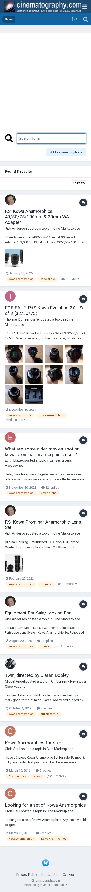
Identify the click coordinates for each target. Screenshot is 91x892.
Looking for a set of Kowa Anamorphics (45, 805)
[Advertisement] (45, 85)
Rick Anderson (16, 228)
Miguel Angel (15, 681)
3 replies (46, 641)
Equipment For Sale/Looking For (38, 613)
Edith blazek (14, 460)
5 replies (46, 708)
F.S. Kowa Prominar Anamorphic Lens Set (43, 524)
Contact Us (49, 874)
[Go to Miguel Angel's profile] (10, 663)
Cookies (69, 874)
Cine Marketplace (66, 228)
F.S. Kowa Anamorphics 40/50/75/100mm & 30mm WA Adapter (37, 216)
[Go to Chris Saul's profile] (10, 731)
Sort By (78, 183)
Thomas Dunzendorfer (22, 319)
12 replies (52, 487)
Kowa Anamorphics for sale (33, 742)
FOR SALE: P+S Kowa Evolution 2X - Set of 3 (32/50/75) (45, 310)
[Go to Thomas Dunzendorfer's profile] (10, 296)
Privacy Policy (26, 874)
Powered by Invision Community (45, 885)
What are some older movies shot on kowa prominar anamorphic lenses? (42, 451)
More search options (67, 152)
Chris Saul (12, 749)
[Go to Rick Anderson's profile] (10, 199)
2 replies (45, 770)
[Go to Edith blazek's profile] (10, 437)
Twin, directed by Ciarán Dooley (37, 675)
